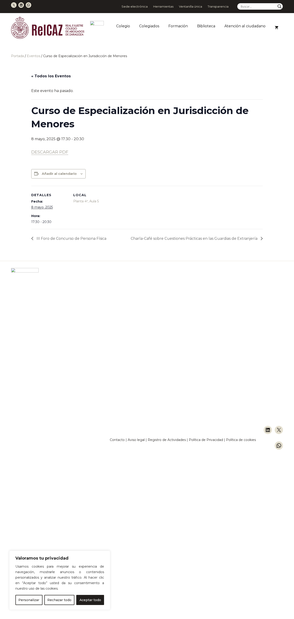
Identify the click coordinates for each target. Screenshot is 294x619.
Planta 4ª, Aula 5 (86, 201)
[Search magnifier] (279, 6)
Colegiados (149, 26)
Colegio (123, 26)
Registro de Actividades (167, 440)
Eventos (33, 56)
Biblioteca (206, 26)
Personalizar (28, 600)
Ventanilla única (190, 6)
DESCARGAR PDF (49, 152)
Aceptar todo (90, 600)
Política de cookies (241, 440)
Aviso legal (136, 440)
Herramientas (163, 6)
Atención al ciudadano (245, 26)
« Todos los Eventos (51, 76)
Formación (178, 26)
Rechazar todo (59, 600)
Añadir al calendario (59, 174)
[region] (59, 580)
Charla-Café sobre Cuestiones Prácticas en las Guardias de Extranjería (194, 238)
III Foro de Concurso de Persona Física (71, 238)
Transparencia (218, 6)
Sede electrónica (135, 6)
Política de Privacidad (206, 440)
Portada (17, 56)
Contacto (117, 440)
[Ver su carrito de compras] (276, 28)
